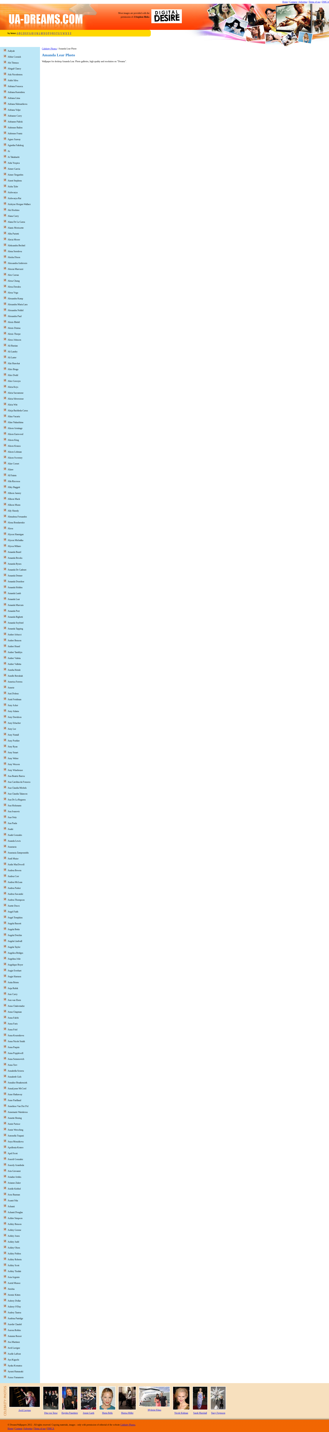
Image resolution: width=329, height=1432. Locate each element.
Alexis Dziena (14, 328)
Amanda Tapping (15, 628)
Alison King (13, 440)
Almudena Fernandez (17, 516)
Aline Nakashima (15, 422)
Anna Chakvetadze (16, 1006)
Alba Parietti (13, 233)
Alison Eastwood (15, 434)
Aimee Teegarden (15, 174)
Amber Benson (14, 640)
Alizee (10, 469)
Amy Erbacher (14, 723)
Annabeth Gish (14, 1076)
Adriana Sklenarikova (17, 104)
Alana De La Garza (16, 222)
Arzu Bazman (14, 1194)
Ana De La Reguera (17, 799)
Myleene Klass (154, 1410)
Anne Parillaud (14, 1100)
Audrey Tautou (14, 1312)
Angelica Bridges (15, 953)
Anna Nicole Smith (16, 1041)
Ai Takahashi (13, 157)
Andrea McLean (15, 882)
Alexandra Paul (15, 316)
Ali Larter (12, 357)
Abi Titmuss (13, 62)
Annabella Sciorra (16, 1071)
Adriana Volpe (14, 110)
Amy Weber (13, 758)
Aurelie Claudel (15, 1324)
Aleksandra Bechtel (16, 245)
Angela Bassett (14, 923)
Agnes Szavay (14, 139)
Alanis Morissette (16, 227)
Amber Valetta (14, 658)
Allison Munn (14, 505)
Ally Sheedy (13, 510)
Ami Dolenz (13, 693)
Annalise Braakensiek (17, 1082)
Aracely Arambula (16, 1165)
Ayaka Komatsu (15, 1365)
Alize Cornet (13, 463)
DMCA (325, 2)
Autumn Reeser (15, 1336)
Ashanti (11, 1206)
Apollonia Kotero (15, 1147)
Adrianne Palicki (15, 121)
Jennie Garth (88, 1413)
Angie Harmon (14, 976)
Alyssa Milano (14, 546)
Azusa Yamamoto (16, 1377)
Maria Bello (107, 1413)
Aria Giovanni (14, 1171)
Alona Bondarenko (16, 522)
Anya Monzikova (15, 1141)
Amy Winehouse (15, 770)
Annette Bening (15, 1118)
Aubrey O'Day (14, 1306)
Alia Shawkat (14, 363)
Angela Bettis (14, 929)
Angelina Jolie (14, 959)
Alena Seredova (15, 251)
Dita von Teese (50, 1413)
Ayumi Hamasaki (15, 1371)
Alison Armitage (15, 428)
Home (285, 2)
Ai (9, 151)
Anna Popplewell (15, 1053)
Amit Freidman (14, 699)
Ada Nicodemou (15, 74)
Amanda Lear (14, 599)
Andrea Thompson (16, 900)
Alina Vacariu (14, 416)
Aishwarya (13, 192)
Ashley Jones (14, 1236)
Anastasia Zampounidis (18, 852)
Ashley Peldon (14, 1253)
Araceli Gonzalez (15, 1159)
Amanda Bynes (15, 564)
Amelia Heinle (14, 670)
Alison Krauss (14, 446)
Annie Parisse (14, 1124)
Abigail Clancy (14, 68)
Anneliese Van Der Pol (18, 1106)
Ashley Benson (15, 1224)
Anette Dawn (14, 905)
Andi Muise (13, 858)
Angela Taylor (14, 947)
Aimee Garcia (14, 169)
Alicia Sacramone (15, 393)
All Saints (12, 475)
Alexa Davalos (14, 286)
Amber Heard (14, 646)
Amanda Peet (14, 611)
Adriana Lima (14, 98)
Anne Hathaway (15, 1094)
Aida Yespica (14, 163)
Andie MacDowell (16, 864)
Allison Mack (14, 499)
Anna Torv (12, 1065)
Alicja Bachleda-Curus (18, 410)
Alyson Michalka (15, 540)
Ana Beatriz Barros (16, 776)
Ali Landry (13, 351)
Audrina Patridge (15, 1318)
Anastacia (12, 847)
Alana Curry (13, 216)
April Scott (13, 1153)
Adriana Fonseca (15, 86)
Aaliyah (11, 51)
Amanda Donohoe (16, 581)
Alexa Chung (14, 281)
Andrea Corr (13, 876)
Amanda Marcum (15, 605)
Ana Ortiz (12, 817)
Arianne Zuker (14, 1183)
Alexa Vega (13, 292)
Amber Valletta (14, 664)
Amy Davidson (15, 717)
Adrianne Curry (15, 115)
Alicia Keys (13, 387)
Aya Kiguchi (13, 1359)
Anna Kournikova (16, 1035)
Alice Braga (13, 369)
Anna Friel (12, 1029)
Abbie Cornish (14, 57)
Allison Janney (14, 493)
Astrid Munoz (14, 1283)
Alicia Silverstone (16, 398)
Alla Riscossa (14, 481)
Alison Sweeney (15, 457)
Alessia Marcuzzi (15, 269)
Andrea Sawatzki (15, 894)
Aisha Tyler (13, 186)
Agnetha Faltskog (16, 145)
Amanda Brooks (15, 558)
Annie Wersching (15, 1129)
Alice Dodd (13, 375)
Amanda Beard (14, 552)
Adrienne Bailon (15, 127)
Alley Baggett (14, 487)
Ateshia (11, 1289)
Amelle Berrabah (15, 676)
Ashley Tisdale (14, 1271)
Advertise (303, 2)
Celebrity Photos (49, 48)
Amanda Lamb (14, 593)
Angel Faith (13, 911)
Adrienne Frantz (15, 133)
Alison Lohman (15, 452)
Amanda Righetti (15, 617)
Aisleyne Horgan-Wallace (19, 204)
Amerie (11, 687)
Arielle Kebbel (14, 1188)
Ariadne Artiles (14, 1177)
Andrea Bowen (14, 870)
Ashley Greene (14, 1230)
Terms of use (314, 2)
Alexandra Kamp (15, 298)
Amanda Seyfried (15, 622)
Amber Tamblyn (15, 652)
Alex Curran (13, 275)
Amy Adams (13, 711)
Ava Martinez (14, 1342)
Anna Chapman (15, 1012)
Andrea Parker (14, 888)
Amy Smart (13, 752)
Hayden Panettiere (69, 1413)
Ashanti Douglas (15, 1212)
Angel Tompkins (15, 917)
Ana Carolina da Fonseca (19, 782)
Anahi (10, 829)
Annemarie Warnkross (18, 1112)
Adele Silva (13, 80)
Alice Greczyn (14, 381)
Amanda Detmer (15, 575)
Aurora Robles (14, 1330)
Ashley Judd (13, 1241)
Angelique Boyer (15, 964)
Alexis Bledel (14, 322)
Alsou (10, 528)
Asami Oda (13, 1200)
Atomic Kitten (14, 1295)
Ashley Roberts (15, 1259)
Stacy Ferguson (218, 1413)
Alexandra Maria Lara (17, 304)
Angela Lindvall (15, 941)
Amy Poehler (14, 740)
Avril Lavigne (14, 1348)
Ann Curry (13, 994)
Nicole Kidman (181, 1413)
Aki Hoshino (13, 210)
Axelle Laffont (14, 1354)
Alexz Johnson (14, 340)
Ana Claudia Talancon (17, 793)
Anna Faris (13, 1023)
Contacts (293, 2)
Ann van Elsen (14, 1000)
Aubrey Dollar (14, 1300)
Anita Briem (13, 982)
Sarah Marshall (200, 1413)
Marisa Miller (127, 1413)
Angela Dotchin (15, 935)
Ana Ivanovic (14, 811)
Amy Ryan (13, 746)
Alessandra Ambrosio (17, 263)
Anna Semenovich (16, 1059)
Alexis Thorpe (14, 334)
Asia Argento (14, 1277)
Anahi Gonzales (15, 835)
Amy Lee (12, 729)
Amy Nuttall (13, 734)
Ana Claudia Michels (17, 788)
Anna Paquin (13, 1047)
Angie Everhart (14, 970)
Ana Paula (12, 823)
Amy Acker (13, 705)
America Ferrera (15, 681)
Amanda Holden (15, 587)
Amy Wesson (14, 764)
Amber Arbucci (15, 634)
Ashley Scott (13, 1265)
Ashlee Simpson (15, 1218)
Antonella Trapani (16, 1135)
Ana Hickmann (14, 805)
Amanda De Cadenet (17, 569)
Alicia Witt (12, 404)
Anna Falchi (13, 1017)
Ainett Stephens (15, 180)
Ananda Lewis (14, 841)
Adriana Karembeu (16, 92)
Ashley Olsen (14, 1247)
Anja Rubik (13, 988)
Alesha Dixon (14, 257)
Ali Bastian (13, 345)
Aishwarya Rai (14, 198)
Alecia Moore (14, 239)
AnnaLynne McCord (17, 1088)
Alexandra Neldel (15, 310)
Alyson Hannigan (16, 534)
